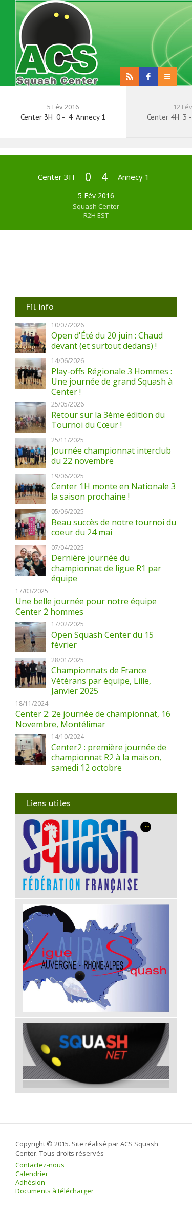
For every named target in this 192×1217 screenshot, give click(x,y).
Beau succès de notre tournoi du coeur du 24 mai (113, 527)
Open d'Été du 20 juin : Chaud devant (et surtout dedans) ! (107, 340)
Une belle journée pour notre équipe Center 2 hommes (86, 606)
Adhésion (30, 1182)
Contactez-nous (40, 1164)
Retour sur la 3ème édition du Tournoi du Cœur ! (108, 420)
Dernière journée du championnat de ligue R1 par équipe (106, 568)
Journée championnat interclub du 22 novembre (111, 455)
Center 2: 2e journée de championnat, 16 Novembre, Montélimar (92, 719)
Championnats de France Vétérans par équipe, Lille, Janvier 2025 (101, 680)
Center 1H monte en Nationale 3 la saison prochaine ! (113, 491)
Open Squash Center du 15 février (102, 639)
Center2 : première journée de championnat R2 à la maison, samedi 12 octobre (108, 757)
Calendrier (31, 1173)
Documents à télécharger (54, 1191)
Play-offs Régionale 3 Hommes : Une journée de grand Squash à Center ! (112, 381)
